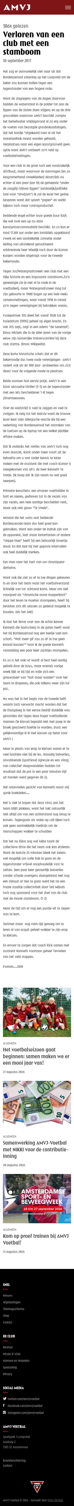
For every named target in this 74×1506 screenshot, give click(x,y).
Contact (7, 1322)
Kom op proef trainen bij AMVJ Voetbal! (36, 1239)
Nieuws (7, 1295)
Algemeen (9, 1043)
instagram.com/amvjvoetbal (25, 1413)
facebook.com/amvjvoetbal (24, 1406)
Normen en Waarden (16, 1361)
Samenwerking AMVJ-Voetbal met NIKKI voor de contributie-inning (35, 1150)
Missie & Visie (12, 1354)
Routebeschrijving (14, 1460)
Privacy (7, 1374)
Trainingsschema (13, 1309)
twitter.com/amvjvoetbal (23, 1399)
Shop (6, 1316)
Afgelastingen (12, 1302)
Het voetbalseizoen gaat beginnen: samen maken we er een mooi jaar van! (36, 1056)
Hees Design (55, 1500)
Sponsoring (10, 1367)
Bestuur (8, 1347)
